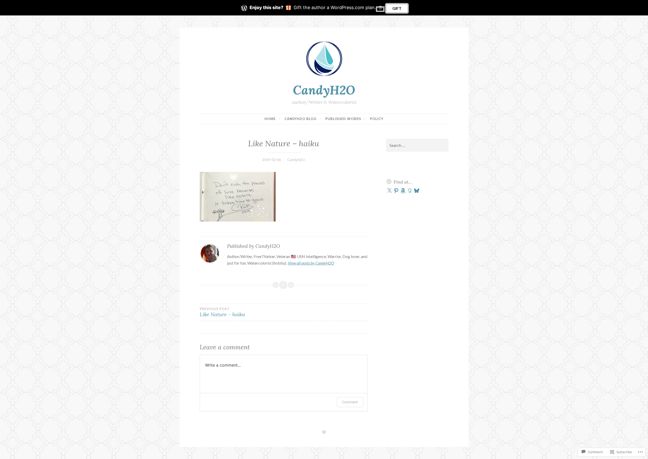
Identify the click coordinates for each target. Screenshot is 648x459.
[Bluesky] (417, 191)
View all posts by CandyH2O (311, 263)
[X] (389, 191)
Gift (396, 8)
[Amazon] (403, 191)
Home (270, 119)
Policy (376, 119)
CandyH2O (324, 90)
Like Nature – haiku (222, 312)
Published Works (343, 119)
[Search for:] (417, 145)
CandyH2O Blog (300, 119)
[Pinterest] (396, 191)
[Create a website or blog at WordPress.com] (324, 432)
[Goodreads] (410, 191)
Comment (350, 402)
